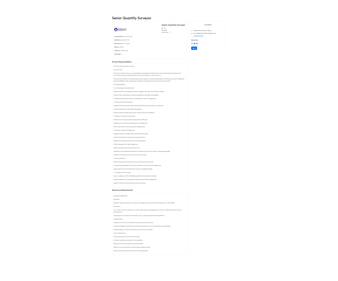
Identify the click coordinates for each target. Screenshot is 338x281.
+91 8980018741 (198, 36)
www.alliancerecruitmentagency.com (205, 33)
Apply (194, 48)
